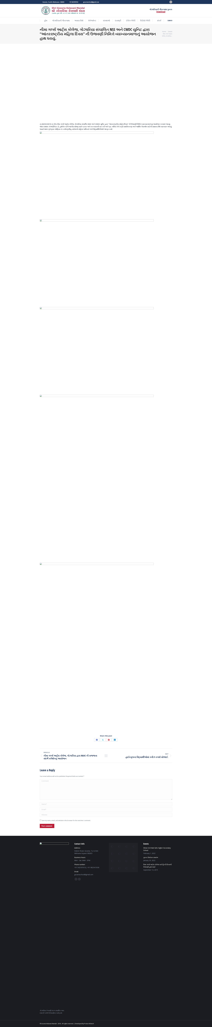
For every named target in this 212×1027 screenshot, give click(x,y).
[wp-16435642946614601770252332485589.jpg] (134, 868)
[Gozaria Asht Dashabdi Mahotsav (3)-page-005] (127, 861)
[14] (119, 854)
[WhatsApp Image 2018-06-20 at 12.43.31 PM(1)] (127, 846)
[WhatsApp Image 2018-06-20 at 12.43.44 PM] (134, 854)
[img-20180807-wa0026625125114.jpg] (119, 861)
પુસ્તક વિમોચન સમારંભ (150, 857)
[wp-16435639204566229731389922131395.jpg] (112, 854)
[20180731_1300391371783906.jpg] (134, 861)
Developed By (79, 1024)
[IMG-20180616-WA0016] (127, 854)
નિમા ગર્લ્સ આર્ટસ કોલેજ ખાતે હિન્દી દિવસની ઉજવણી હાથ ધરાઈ (157, 865)
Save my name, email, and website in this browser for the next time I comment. (66, 820)
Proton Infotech (89, 1024)
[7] (112, 868)
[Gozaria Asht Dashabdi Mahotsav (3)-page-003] (112, 861)
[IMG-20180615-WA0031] (119, 846)
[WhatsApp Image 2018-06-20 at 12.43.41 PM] (127, 868)
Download (160, 11)
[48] (119, 868)
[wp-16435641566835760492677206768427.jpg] (134, 846)
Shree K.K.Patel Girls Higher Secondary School (157, 849)
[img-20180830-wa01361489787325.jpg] (112, 846)
